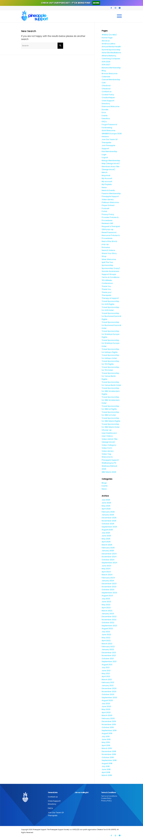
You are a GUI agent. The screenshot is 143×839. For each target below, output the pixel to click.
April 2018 (106, 772)
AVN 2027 (106, 64)
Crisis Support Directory (54, 802)
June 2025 (106, 535)
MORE (96, 2)
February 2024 (108, 577)
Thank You (106, 286)
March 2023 (107, 610)
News (104, 187)
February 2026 (108, 511)
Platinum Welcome (110, 202)
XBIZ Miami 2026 (109, 472)
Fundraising (107, 127)
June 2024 (106, 565)
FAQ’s (104, 121)
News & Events (108, 190)
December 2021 (109, 652)
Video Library (108, 451)
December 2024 (109, 553)
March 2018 (107, 775)
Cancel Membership (111, 79)
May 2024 (106, 568)
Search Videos (108, 250)
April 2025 (106, 541)
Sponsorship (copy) (111, 268)
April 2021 (106, 676)
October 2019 (108, 727)
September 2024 (109, 562)
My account (107, 181)
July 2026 (106, 499)
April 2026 (106, 508)
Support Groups (109, 274)
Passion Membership (111, 193)
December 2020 (109, 688)
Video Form (107, 448)
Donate (105, 109)
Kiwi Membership (109, 151)
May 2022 (106, 637)
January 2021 (107, 685)
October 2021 (108, 658)
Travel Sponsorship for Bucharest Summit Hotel (111, 325)
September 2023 (109, 592)
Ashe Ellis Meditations (111, 52)
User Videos (107, 436)
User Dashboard (109, 433)
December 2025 (109, 517)
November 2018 (109, 754)
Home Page (107, 37)
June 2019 (106, 739)
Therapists (106, 295)
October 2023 (108, 589)
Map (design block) (111, 163)
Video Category (109, 445)
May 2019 (106, 742)
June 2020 (106, 706)
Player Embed (108, 205)
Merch (104, 172)
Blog (104, 70)
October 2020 (108, 694)
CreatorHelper (108, 97)
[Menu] (118, 16)
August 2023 (107, 595)
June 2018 (106, 769)
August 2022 (107, 628)
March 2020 (107, 715)
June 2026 (106, 502)
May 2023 (106, 604)
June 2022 (106, 634)
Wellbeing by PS (109, 463)
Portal (104, 211)
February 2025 (108, 547)
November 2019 (109, 724)
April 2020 (106, 712)
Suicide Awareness (110, 271)
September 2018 (109, 760)
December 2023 (109, 583)
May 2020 (106, 709)
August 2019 (107, 733)
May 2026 (106, 505)
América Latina (108, 43)
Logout (105, 157)
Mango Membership (111, 160)
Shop (104, 256)
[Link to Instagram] (115, 8)
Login (104, 154)
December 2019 (109, 721)
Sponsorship (107, 265)
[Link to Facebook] (111, 8)
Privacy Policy (108, 214)
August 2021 (107, 664)
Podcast (105, 208)
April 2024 (106, 571)
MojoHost (106, 175)
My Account (107, 178)
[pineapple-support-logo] (34, 16)
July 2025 (106, 532)
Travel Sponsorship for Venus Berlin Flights (110, 376)
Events (105, 115)
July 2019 (105, 736)
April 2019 (106, 745)
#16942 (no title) (109, 34)
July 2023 (106, 598)
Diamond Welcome (110, 106)
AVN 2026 (106, 61)
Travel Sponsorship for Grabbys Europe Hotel (110, 343)
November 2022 (109, 619)
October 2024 (108, 559)
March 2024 (107, 574)
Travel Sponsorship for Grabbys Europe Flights (110, 334)
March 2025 (107, 544)
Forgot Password (109, 124)
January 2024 (108, 580)
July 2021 (105, 667)
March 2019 (107, 748)
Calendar (106, 76)
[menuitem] (118, 16)
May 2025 (106, 538)
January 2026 (108, 514)
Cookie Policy (108, 94)
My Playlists (107, 184)
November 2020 (109, 691)
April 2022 (106, 640)
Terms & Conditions (110, 277)
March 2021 (107, 679)
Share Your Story (109, 253)
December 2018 (109, 751)
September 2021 (109, 661)
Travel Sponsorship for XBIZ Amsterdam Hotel (111, 400)
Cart (104, 82)
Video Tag (106, 454)
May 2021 (106, 673)
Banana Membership (111, 67)
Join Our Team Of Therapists (56, 814)
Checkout (106, 85)
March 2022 (107, 643)
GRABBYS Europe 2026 (112, 133)
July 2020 (106, 703)
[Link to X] (120, 8)
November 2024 (109, 556)
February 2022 (108, 646)
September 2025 (109, 526)
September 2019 (109, 730)
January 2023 (108, 613)
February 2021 (108, 682)
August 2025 (107, 529)
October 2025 (108, 523)
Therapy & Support (110, 298)
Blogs (104, 483)
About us (106, 40)
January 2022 (108, 649)
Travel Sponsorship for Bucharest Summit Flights (111, 316)
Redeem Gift (107, 223)
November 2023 (109, 586)
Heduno (105, 136)
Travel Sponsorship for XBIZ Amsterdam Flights (111, 391)
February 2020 (108, 718)
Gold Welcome (108, 130)
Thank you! (106, 292)
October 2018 (108, 757)
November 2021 (109, 655)
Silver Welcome (109, 259)
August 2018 (107, 763)
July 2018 (105, 766)
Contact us (106, 91)
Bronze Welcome (109, 73)
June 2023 (106, 601)
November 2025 (109, 520)
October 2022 (108, 622)
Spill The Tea (107, 262)
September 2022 (109, 625)
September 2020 (109, 697)
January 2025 (108, 550)
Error (104, 112)
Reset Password (109, 232)
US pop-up (107, 430)
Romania (106, 247)
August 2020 (107, 700)
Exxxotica (106, 118)
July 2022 (106, 631)
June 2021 (106, 670)
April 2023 (106, 607)
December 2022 (109, 616)
